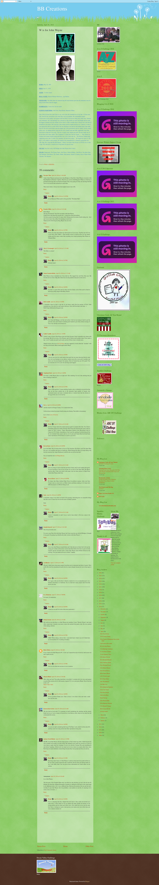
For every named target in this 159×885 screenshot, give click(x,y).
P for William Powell (105, 665)
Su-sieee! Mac (47, 175)
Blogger (87, 881)
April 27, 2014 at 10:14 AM (61, 544)
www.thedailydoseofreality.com (107, 506)
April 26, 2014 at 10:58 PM (58, 446)
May (102, 628)
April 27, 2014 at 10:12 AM (61, 465)
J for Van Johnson (104, 681)
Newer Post (41, 846)
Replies (47, 193)
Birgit (49, 196)
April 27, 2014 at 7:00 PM (58, 595)
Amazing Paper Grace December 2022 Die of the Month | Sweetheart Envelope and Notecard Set (109, 471)
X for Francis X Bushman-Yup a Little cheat (109, 640)
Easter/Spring (103, 698)
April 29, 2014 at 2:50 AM (58, 676)
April (102, 631)
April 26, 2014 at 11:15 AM (61, 248)
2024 (100, 578)
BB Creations (52, 8)
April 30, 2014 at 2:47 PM (60, 664)
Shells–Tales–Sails (48, 684)
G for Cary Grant (104, 690)
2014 (100, 606)
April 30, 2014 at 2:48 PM (60, 694)
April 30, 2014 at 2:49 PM (60, 724)
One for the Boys (104, 695)
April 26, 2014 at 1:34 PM (58, 334)
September (103, 617)
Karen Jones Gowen (49, 709)
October (103, 614)
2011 (100, 730)
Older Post (89, 846)
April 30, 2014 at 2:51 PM (60, 758)
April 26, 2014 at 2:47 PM (60, 230)
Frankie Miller (48, 209)
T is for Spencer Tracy (105, 654)
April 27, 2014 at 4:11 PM (57, 563)
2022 (100, 584)
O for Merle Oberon (105, 668)
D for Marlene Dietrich (106, 703)
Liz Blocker (47, 563)
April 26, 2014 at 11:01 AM (59, 209)
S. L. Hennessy (47, 595)
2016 (100, 601)
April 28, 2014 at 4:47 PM (60, 635)
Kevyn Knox (47, 446)
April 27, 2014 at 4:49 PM (62, 478)
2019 (100, 592)
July (102, 623)
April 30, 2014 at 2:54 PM (60, 799)
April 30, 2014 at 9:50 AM (57, 776)
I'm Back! (101, 488)
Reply (45, 189)
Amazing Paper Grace (105, 468)
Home (65, 846)
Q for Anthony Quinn (105, 662)
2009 (100, 735)
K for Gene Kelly (104, 679)
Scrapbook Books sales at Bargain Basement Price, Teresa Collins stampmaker (107, 481)
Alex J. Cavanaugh (49, 248)
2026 (100, 573)
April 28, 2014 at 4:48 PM (60, 578)
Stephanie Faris (48, 373)
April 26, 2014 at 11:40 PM (54, 495)
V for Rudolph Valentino (106, 649)
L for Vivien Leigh (105, 676)
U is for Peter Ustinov (105, 651)
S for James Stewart (105, 657)
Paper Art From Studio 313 (106, 493)
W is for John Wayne (105, 646)
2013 (100, 724)
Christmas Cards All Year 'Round (108, 462)
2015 (100, 604)
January (103, 720)
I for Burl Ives (103, 684)
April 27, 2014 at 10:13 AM (61, 512)
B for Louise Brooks (105, 709)
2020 (100, 589)
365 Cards (101, 496)
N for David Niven (105, 671)
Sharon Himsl (47, 677)
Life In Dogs (61, 343)
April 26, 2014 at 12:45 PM (61, 196)
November (103, 612)
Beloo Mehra (47, 650)
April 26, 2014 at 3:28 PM (59, 373)
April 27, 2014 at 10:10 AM (61, 424)
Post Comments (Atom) (50, 850)
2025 (100, 575)
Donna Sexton (47, 620)
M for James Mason (105, 673)
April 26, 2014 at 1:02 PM (57, 302)
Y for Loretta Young (105, 636)
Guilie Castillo (47, 334)
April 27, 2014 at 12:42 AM (59, 527)
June (102, 626)
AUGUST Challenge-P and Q (106, 464)
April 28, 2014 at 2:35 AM (58, 620)
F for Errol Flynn (104, 692)
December (103, 609)
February (103, 718)
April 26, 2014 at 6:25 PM (60, 387)
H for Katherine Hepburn (106, 687)
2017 (100, 598)
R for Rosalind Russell (105, 660)
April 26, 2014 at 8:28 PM (54, 405)
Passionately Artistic (104, 478)
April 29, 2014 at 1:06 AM (58, 650)
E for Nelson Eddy (104, 700)
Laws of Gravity (54, 415)
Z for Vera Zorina (104, 634)
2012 (100, 727)
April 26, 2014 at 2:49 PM (60, 317)
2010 (100, 732)
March (102, 715)
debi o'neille (47, 302)
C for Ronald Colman (105, 706)
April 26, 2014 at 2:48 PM (60, 287)
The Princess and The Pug (106, 487)
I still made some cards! (106, 643)
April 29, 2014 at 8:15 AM (61, 709)
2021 (100, 587)
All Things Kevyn (59, 455)
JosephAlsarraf (48, 527)
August (103, 620)
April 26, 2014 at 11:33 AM (63, 273)
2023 (100, 581)
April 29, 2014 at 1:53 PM (62, 739)
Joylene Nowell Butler (49, 739)
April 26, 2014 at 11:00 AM (59, 175)
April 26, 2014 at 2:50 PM (60, 355)
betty (45, 495)
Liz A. (45, 405)
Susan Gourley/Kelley (49, 273)
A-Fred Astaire (104, 711)
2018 (100, 595)
